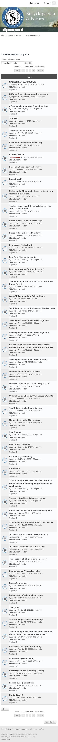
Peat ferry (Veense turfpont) (22, 257)
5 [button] (33, 70)
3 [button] (26, 70)
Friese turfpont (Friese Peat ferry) (25, 233)
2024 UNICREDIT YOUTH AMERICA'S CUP (28, 534)
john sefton (15, 157)
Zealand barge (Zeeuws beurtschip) (26, 619)
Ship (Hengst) (15, 432)
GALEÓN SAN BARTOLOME (22, 82)
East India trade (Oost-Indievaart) (25, 167)
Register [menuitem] (35, 3)
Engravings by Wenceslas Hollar (24, 571)
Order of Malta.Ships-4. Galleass (24, 371)
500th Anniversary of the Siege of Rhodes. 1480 (32, 308)
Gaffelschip (14, 468)
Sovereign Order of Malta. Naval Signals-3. (29, 320)
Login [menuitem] (48, 3)
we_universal (9, 736)
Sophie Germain (16, 155)
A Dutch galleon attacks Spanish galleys (28, 106)
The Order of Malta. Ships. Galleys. (26, 408)
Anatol (13, 109)
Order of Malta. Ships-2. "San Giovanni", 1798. (31, 396)
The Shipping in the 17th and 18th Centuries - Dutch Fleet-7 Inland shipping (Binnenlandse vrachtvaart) (31, 483)
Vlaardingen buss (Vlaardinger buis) (26, 671)
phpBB (12, 734)
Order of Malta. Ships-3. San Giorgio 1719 (29, 384)
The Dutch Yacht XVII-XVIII (21, 130)
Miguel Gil (15, 85)
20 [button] (39, 70)
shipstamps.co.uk (13, 29)
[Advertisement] (29, 44)
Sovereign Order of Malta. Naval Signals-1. (29, 332)
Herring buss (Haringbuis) (21, 683)
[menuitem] (3, 739)
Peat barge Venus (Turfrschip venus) (26, 269)
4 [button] (30, 70)
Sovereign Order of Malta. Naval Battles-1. (29, 359)
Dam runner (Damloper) (20, 444)
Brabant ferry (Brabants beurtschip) (26, 595)
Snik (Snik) (14, 607)
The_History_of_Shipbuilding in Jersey (28, 559)
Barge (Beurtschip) (18, 583)
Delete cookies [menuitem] (21, 729)
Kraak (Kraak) (15, 179)
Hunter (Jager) (16, 695)
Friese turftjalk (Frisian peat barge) (26, 221)
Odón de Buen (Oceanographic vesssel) (28, 94)
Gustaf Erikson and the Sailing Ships (27, 296)
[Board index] (29, 19)
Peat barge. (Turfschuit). (20, 245)
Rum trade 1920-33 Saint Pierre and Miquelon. (31, 510)
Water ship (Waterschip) (20, 456)
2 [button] (23, 70)
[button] (16, 70)
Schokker (13, 118)
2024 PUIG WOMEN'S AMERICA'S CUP (27, 547)
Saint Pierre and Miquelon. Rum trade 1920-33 (31, 522)
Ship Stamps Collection (18, 87)
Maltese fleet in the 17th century (24, 420)
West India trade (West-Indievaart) (25, 142)
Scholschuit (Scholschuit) (21, 658)
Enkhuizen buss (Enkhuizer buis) (25, 646)
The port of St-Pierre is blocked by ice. (27, 498)
